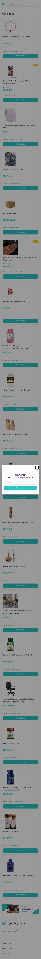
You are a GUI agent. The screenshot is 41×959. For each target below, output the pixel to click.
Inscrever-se (20, 488)
